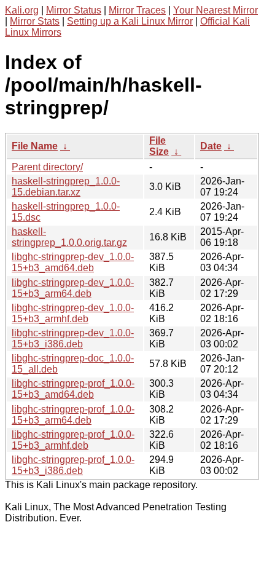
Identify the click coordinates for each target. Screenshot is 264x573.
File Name (35, 146)
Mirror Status (73, 10)
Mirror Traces (137, 10)
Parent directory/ (47, 167)
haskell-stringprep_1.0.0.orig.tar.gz (69, 237)
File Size (159, 146)
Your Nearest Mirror (215, 10)
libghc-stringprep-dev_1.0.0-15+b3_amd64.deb (73, 262)
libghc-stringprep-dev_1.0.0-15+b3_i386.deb (73, 338)
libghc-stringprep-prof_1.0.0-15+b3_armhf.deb (73, 440)
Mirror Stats (35, 21)
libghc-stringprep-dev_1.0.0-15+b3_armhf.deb (73, 313)
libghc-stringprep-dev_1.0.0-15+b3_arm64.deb (73, 288)
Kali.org (22, 10)
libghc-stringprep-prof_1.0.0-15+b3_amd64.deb (73, 389)
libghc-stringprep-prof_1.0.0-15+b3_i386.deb (73, 465)
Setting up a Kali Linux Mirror (130, 21)
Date (211, 146)
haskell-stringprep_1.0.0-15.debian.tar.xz (66, 186)
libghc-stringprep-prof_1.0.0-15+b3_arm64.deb (73, 414)
